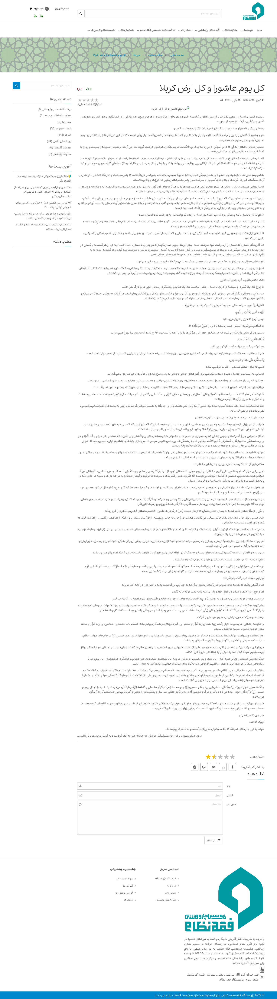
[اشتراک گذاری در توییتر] (213, 767)
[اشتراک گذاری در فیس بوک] (232, 767)
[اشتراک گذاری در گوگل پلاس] (204, 767)
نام (228, 786)
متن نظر (231, 804)
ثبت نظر (211, 840)
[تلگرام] (194, 767)
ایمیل (230, 795)
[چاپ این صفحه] (221, 100)
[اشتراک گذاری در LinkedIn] (223, 767)
